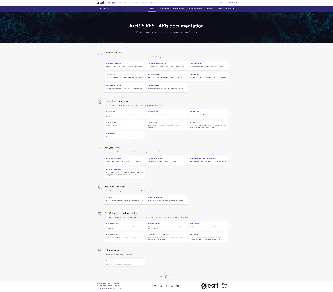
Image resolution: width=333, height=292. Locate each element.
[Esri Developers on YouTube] (178, 285)
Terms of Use (117, 286)
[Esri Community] (155, 285)
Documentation (123, 2)
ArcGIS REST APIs (104, 8)
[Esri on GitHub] (161, 285)
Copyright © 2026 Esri (103, 283)
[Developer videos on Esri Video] (172, 285)
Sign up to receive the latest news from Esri (109, 288)
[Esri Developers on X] (166, 285)
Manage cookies (107, 286)
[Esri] (214, 286)
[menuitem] (152, 9)
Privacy (99, 286)
